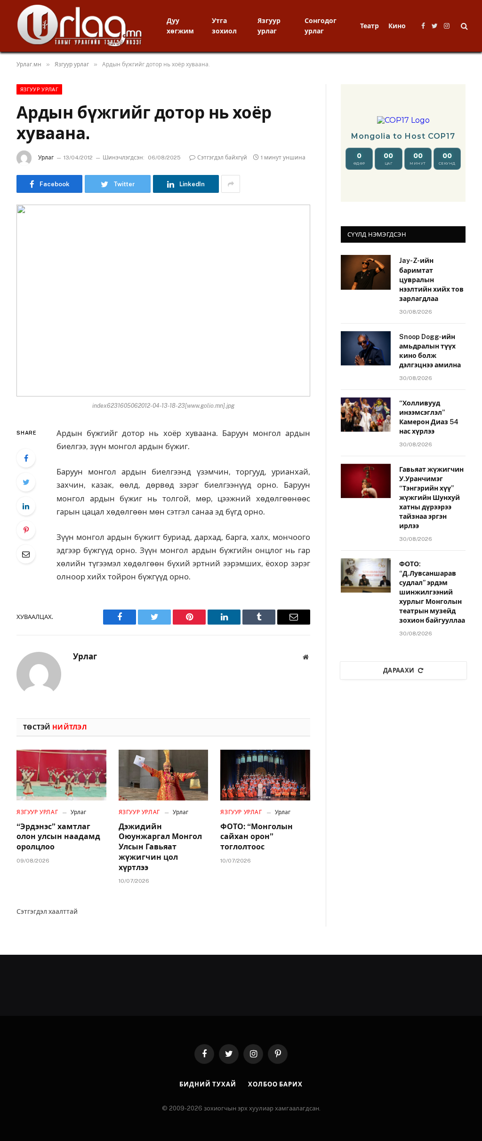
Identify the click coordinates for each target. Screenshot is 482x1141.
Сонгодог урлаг (321, 26)
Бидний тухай (207, 1084)
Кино (397, 26)
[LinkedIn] (25, 506)
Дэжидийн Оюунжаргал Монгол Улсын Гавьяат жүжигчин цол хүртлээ (160, 847)
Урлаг (46, 157)
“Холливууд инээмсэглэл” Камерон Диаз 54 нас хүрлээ (428, 417)
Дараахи (399, 670)
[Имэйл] (25, 554)
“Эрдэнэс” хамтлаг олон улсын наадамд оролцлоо (58, 837)
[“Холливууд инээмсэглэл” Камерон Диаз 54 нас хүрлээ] (366, 414)
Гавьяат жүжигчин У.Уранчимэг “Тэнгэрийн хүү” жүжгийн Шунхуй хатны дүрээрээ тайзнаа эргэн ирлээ (431, 498)
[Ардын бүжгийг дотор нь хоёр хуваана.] (163, 300)
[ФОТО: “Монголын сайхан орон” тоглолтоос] (265, 775)
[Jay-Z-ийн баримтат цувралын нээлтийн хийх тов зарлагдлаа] (366, 272)
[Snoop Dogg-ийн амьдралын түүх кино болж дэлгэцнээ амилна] (366, 348)
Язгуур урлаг (269, 26)
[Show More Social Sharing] (230, 184)
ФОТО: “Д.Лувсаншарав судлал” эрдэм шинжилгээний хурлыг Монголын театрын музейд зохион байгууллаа (432, 592)
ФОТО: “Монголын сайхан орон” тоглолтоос (256, 837)
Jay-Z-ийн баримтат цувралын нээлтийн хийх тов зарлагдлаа (431, 279)
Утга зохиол (224, 26)
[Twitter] (25, 482)
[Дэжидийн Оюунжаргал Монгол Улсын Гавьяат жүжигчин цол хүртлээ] (164, 775)
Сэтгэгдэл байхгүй (222, 157)
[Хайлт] (463, 26)
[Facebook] (25, 458)
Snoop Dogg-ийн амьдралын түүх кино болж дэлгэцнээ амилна (430, 351)
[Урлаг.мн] (79, 26)
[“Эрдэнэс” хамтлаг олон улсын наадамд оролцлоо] (61, 775)
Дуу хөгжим (180, 26)
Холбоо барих (275, 1084)
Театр (369, 26)
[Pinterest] (25, 530)
